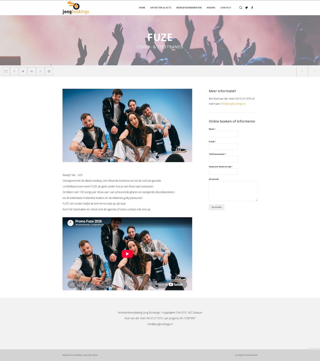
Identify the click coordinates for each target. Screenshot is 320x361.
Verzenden (217, 207)
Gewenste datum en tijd (220, 167)
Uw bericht (214, 179)
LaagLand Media (90, 355)
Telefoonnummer (217, 154)
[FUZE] (6, 71)
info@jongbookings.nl (233, 103)
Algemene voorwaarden (246, 355)
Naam (212, 129)
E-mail (212, 142)
